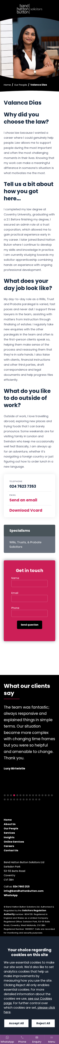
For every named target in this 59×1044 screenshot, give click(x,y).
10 (33, 795)
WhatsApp (11, 895)
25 (30, 799)
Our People (20, 84)
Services (9, 832)
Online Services (14, 841)
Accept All (16, 1023)
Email (14, 593)
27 (36, 799)
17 (5, 799)
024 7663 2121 (21, 886)
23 (24, 799)
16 (52, 795)
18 (8, 799)
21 (17, 799)
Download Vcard (25, 510)
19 (11, 799)
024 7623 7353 (22, 486)
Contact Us (11, 850)
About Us (10, 824)
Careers (9, 846)
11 (36, 795)
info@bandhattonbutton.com (24, 891)
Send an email (23, 500)
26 (33, 799)
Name (15, 578)
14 (46, 795)
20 (14, 799)
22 (20, 799)
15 (49, 795)
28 (39, 799)
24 (27, 799)
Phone (15, 608)
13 (42, 795)
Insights (9, 837)
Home (7, 84)
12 (39, 795)
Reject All (43, 1023)
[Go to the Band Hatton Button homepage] (29, 9)
